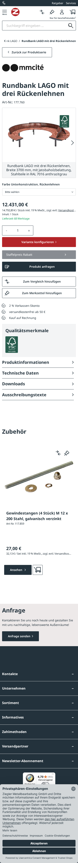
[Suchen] (71, 25)
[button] (39, 254)
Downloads (13, 384)
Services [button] (71, 3)
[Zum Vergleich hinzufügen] (58, 453)
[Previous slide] (4, 40)
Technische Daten (20, 373)
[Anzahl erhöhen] (29, 230)
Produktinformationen (25, 362)
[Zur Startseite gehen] (24, 12)
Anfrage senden (19, 636)
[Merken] (52, 12)
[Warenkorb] (71, 12)
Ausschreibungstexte (24, 394)
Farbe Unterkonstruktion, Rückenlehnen (31, 184)
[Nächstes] (72, 143)
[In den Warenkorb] (38, 570)
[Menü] (4, 12)
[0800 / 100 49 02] (4, 3)
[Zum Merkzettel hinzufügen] (67, 453)
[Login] (62, 12)
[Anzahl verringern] (6, 230)
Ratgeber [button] (57, 3)
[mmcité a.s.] (23, 68)
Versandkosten (67, 210)
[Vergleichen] (42, 12)
